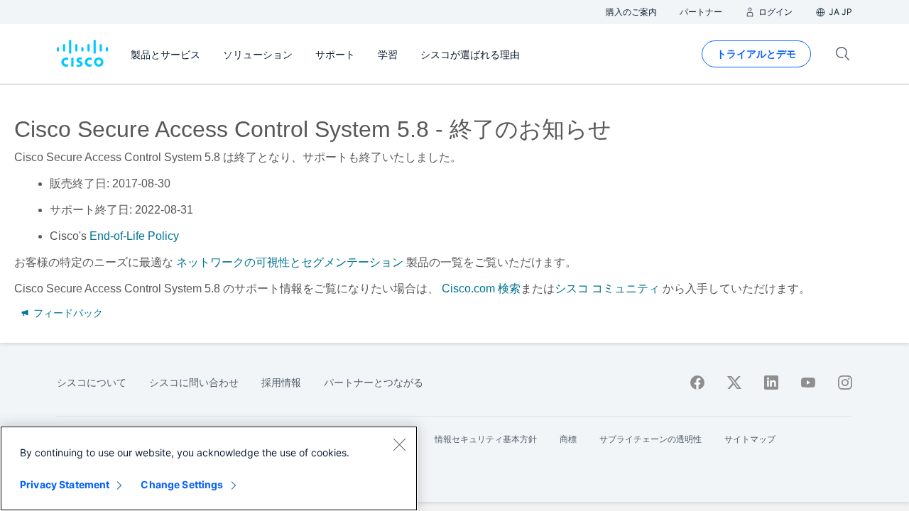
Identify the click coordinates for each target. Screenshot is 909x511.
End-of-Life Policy (134, 236)
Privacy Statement (64, 484)
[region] (209, 468)
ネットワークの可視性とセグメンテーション (289, 262)
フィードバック (67, 313)
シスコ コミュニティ (607, 288)
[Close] (399, 444)
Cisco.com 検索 (481, 288)
